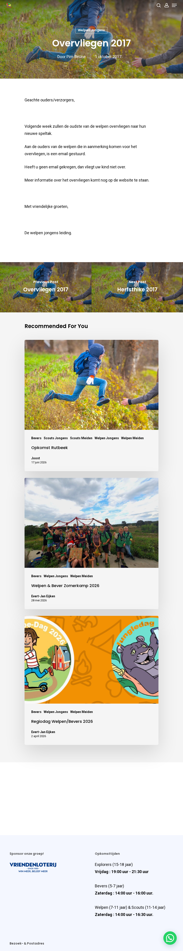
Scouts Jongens (56, 438)
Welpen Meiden (132, 438)
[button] (170, 938)
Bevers (36, 438)
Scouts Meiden (81, 438)
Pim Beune (76, 56)
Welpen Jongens (91, 30)
